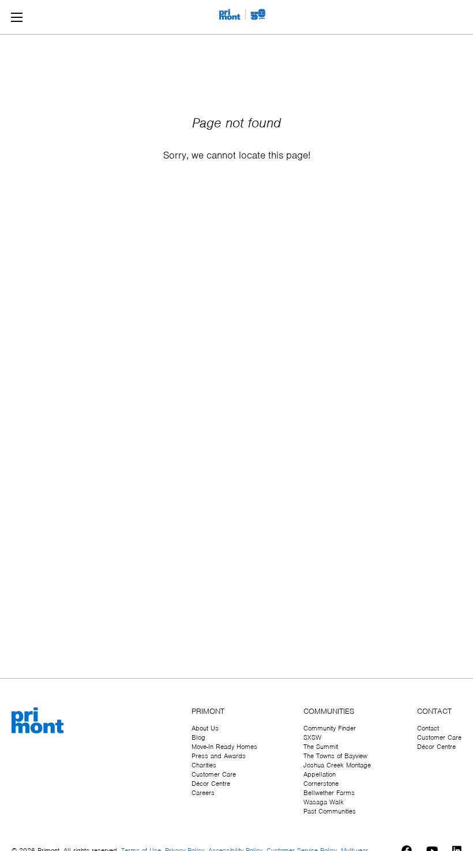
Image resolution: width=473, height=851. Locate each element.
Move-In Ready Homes (224, 746)
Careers (203, 792)
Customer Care (214, 774)
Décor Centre (211, 783)
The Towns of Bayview (335, 755)
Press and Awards (219, 755)
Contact (428, 728)
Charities (204, 765)
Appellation (319, 774)
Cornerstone (321, 783)
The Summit (320, 746)
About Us (205, 728)
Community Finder (329, 728)
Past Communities (329, 811)
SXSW (312, 737)
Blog (198, 737)
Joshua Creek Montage (337, 765)
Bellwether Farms (329, 792)
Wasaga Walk (323, 802)
